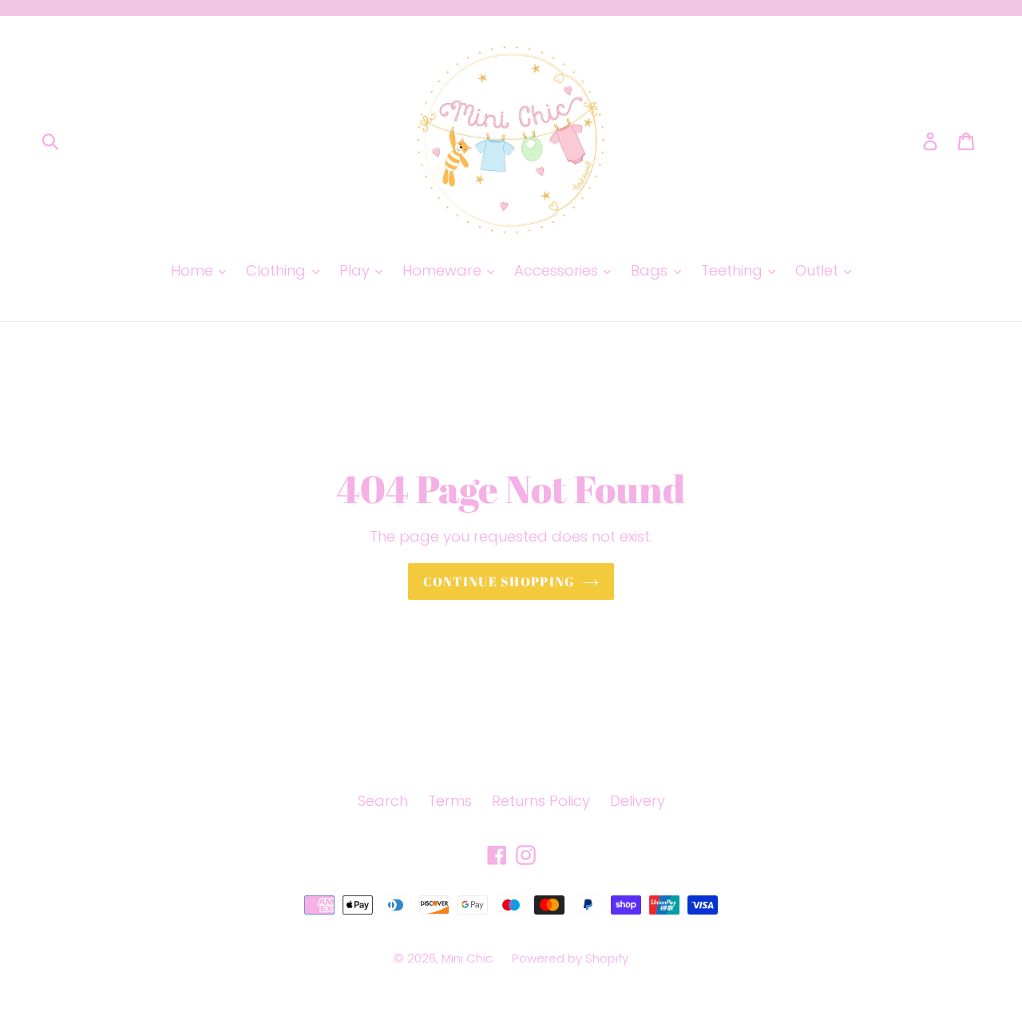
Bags (651, 270)
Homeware (443, 270)
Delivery (637, 801)
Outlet (818, 270)
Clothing (278, 270)
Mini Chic (469, 958)
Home (194, 270)
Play (356, 270)
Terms (450, 801)
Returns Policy (541, 801)
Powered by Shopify (570, 958)
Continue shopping (499, 581)
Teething (733, 270)
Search (383, 801)
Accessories (558, 270)
